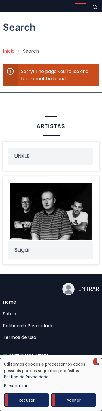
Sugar (22, 250)
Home (9, 302)
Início (9, 51)
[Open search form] (95, 7)
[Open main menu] (80, 7)
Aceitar (74, 400)
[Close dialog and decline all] (98, 361)
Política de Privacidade (28, 325)
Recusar (27, 400)
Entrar (88, 289)
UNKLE (21, 156)
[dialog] (51, 384)
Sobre (9, 313)
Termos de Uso (19, 337)
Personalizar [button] (15, 386)
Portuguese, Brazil (27, 355)
